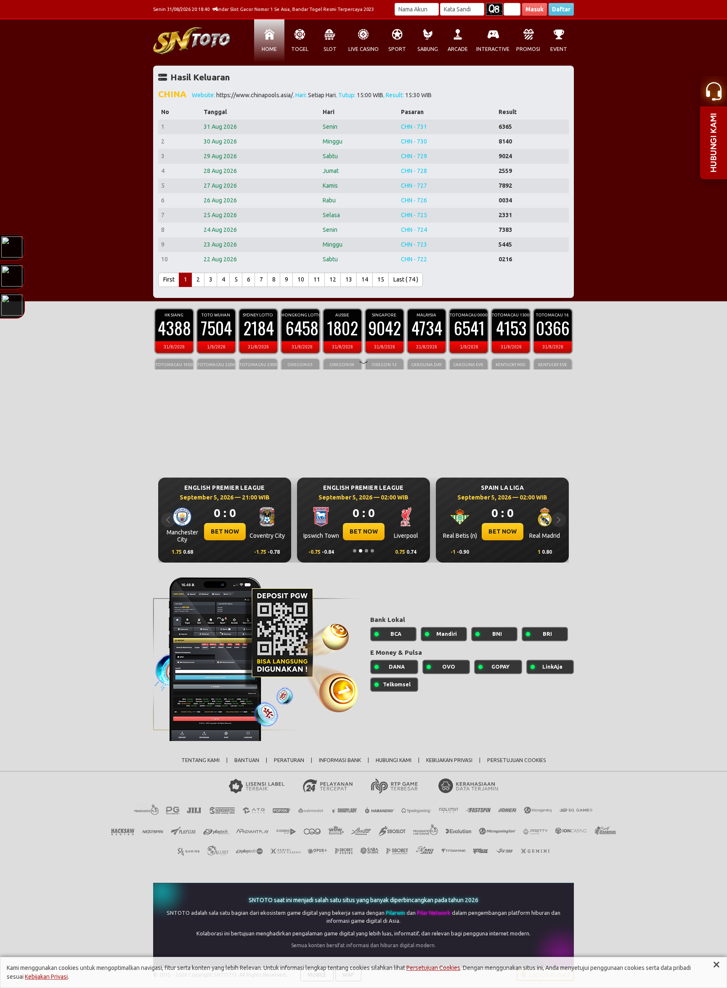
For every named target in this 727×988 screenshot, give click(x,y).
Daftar (561, 9)
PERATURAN (289, 760)
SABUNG (427, 49)
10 (300, 279)
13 (348, 279)
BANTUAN (246, 760)
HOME (269, 49)
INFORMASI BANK (340, 760)
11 (316, 279)
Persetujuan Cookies (433, 967)
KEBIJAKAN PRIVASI (449, 760)
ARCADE (458, 49)
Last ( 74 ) (405, 279)
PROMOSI (528, 49)
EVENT (558, 49)
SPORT (397, 49)
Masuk (534, 9)
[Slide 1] (354, 551)
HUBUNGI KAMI (393, 760)
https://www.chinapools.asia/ (254, 95)
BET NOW (225, 531)
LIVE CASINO (363, 49)
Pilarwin (396, 913)
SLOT (330, 49)
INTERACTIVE (492, 49)
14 (364, 279)
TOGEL (299, 49)
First (169, 279)
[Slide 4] (372, 551)
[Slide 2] (360, 551)
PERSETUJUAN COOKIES (516, 760)
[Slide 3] (366, 551)
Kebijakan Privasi (46, 976)
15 (380, 279)
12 (332, 279)
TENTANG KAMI (200, 760)
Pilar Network (434, 913)
